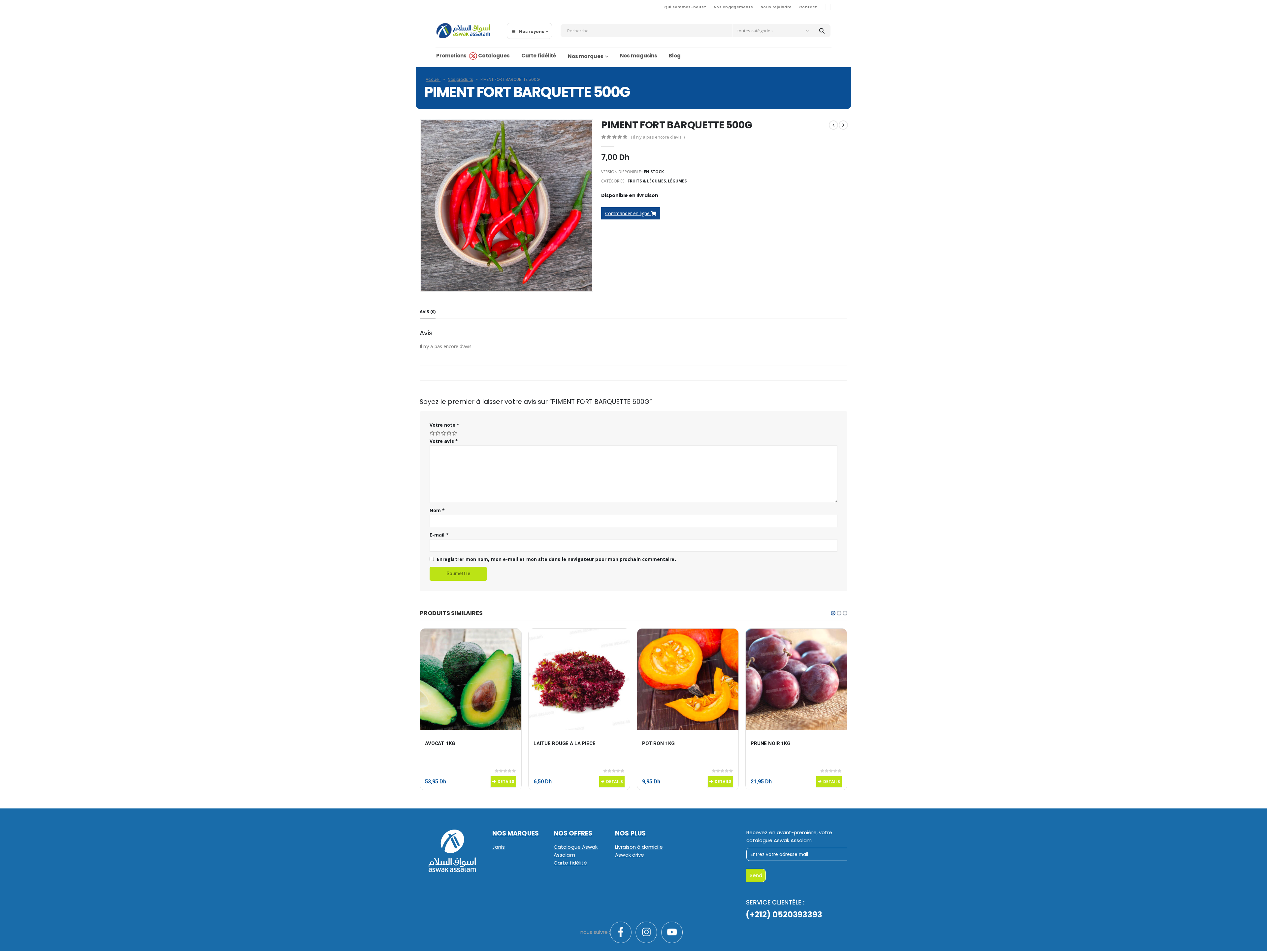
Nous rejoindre (776, 7)
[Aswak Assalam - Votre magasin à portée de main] (463, 30)
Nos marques (585, 56)
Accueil (433, 79)
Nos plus (630, 833)
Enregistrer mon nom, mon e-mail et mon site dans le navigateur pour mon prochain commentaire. (556, 559)
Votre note (444, 425)
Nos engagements (733, 7)
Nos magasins (639, 55)
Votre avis (444, 441)
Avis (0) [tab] (428, 311)
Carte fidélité (538, 55)
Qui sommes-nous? (685, 7)
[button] (833, 613)
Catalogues (494, 55)
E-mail (439, 535)
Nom (437, 510)
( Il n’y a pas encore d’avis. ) (658, 137)
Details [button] (506, 781)
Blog (675, 55)
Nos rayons (531, 31)
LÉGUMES (677, 181)
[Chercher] (821, 30)
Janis (498, 846)
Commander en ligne (628, 213)
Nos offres (573, 833)
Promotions (451, 55)
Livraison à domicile (639, 846)
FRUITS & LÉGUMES (647, 181)
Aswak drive (629, 854)
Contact (808, 7)
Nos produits (460, 79)
